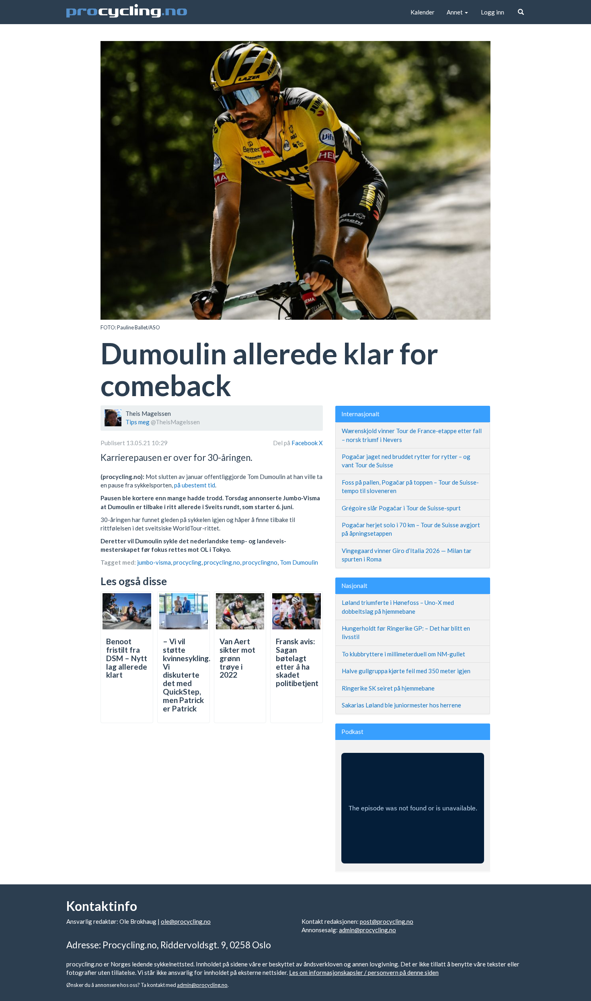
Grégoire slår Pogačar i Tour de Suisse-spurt (401, 508)
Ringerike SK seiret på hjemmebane (388, 688)
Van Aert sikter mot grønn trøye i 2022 (237, 658)
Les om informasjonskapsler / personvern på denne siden (364, 972)
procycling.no (222, 562)
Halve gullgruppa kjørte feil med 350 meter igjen (406, 670)
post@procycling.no (386, 921)
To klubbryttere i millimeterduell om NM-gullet (403, 654)
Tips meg (137, 421)
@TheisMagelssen (175, 421)
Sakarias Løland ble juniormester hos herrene (401, 705)
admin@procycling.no (367, 929)
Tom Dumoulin (299, 562)
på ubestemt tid (194, 485)
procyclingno (259, 562)
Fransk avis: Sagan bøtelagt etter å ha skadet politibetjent (297, 662)
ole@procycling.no (186, 921)
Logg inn (492, 12)
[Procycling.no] (126, 12)
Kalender (422, 12)
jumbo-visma (154, 562)
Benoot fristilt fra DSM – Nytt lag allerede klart (126, 658)
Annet (455, 12)
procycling (187, 562)
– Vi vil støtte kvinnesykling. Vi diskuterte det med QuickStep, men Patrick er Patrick (186, 675)
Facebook (305, 442)
